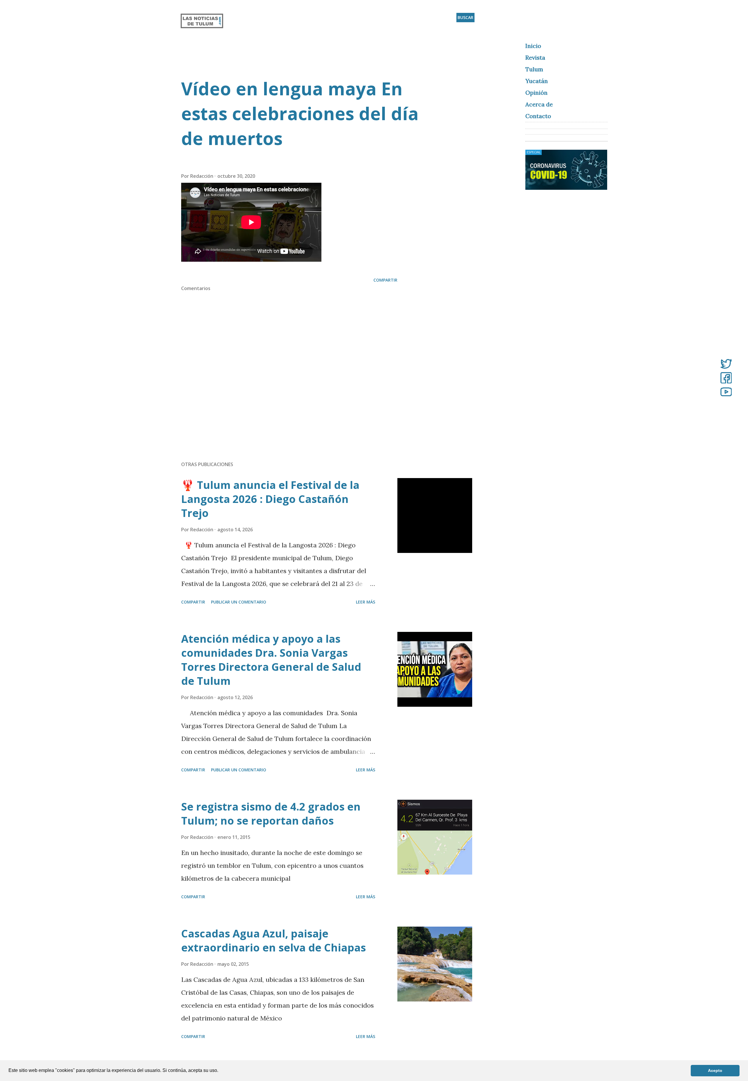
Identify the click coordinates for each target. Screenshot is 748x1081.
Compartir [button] (385, 280)
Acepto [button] (715, 1070)
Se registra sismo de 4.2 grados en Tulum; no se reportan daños (271, 813)
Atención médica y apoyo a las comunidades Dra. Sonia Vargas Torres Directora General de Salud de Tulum (271, 660)
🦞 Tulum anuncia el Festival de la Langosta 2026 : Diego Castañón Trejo (270, 499)
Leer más (365, 602)
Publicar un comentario (238, 602)
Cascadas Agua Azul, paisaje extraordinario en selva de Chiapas (273, 940)
